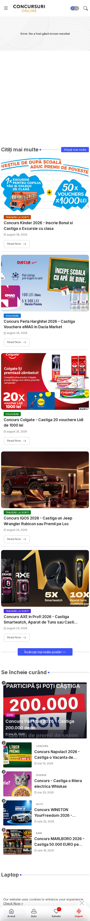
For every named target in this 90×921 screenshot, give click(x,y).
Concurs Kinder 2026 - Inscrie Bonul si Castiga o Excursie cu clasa (38, 226)
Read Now (14, 243)
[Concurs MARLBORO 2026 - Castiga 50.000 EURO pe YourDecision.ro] (17, 841)
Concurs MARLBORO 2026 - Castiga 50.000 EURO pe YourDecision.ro (59, 842)
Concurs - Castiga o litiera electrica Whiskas (58, 784)
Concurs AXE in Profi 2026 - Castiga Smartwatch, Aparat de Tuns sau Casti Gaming (39, 620)
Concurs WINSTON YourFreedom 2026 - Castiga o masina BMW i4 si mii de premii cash (59, 813)
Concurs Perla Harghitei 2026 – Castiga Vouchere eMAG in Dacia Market (39, 324)
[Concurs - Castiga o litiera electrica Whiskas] (17, 783)
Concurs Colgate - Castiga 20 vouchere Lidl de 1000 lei (43, 423)
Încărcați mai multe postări (43, 652)
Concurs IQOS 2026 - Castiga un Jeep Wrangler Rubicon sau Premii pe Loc (38, 521)
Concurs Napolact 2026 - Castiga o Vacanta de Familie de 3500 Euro (57, 755)
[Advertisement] (45, 96)
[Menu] (6, 8)
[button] (74, 8)
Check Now (11, 903)
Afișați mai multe (75, 149)
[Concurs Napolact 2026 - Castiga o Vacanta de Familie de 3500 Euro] (17, 754)
